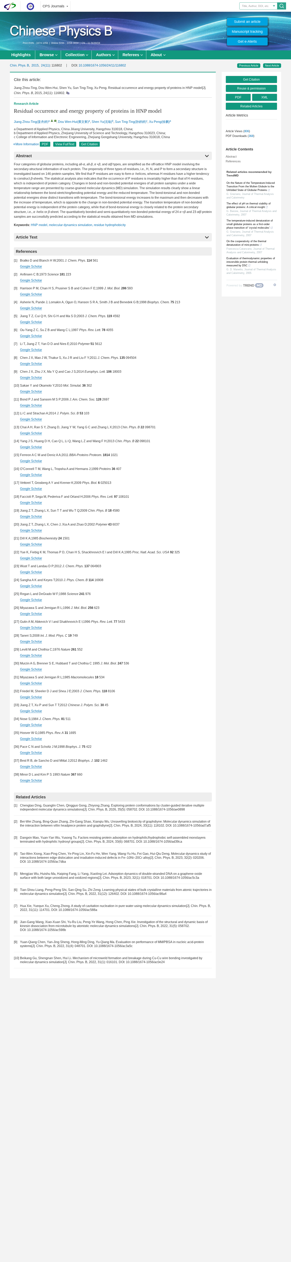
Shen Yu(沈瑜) (102, 121)
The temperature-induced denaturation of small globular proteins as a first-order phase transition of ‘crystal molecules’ (249, 224)
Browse (47, 55)
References (233, 161)
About (156, 55)
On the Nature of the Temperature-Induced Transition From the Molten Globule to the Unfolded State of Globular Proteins (250, 186)
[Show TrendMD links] (274, 284)
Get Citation (89, 144)
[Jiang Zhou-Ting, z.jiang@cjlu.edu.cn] (52, 120)
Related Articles (251, 106)
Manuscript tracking (247, 32)
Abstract (231, 156)
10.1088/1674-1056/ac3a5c (113, 946)
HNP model (39, 225)
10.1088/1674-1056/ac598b (46, 930)
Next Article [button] (272, 65)
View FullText (64, 144)
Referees (131, 55)
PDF (45, 144)
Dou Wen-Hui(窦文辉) (73, 121)
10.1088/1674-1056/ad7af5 (192, 825)
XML (264, 97)
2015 (35, 65)
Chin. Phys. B (19, 65)
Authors (103, 55)
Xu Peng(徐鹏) (159, 121)
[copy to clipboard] (67, 92)
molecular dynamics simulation (70, 225)
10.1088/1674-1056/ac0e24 (145, 962)
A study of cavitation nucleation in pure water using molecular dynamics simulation (128, 906)
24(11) (45, 65)
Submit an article (247, 22)
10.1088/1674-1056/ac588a (77, 910)
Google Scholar (31, 266)
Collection (75, 55)
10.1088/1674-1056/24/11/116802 (102, 65)
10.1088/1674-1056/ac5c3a (180, 877)
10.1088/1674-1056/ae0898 (165, 809)
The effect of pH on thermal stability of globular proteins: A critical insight (248, 205)
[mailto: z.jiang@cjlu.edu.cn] (55, 120)
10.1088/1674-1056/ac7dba (46, 861)
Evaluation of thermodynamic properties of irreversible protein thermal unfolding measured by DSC (250, 262)
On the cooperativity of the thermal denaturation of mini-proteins (246, 243)
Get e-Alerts (247, 41)
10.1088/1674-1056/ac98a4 (147, 893)
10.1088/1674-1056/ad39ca (162, 841)
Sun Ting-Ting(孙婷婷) (130, 121)
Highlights (21, 55)
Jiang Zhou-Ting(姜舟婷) (31, 121)
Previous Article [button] (248, 65)
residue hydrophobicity (110, 225)
